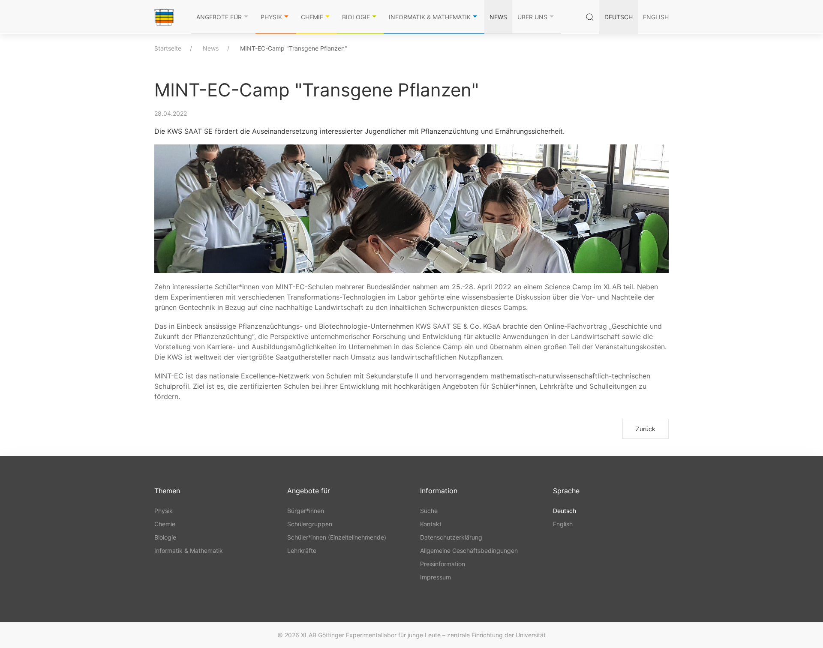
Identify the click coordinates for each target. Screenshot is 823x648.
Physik (271, 17)
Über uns (532, 17)
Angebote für (219, 17)
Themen (167, 490)
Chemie (312, 17)
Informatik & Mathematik (430, 17)
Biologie (356, 17)
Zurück (645, 428)
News (498, 17)
